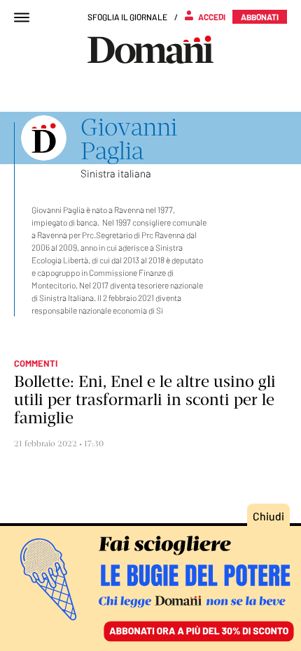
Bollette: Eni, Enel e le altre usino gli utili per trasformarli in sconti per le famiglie (145, 399)
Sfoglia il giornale (127, 17)
